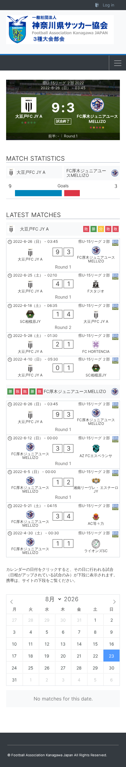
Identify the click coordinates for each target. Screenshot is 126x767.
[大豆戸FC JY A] (28, 112)
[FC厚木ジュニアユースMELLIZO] (97, 112)
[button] (117, 63)
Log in (108, 4)
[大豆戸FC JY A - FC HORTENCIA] (63, 344)
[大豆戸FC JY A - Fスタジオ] (63, 287)
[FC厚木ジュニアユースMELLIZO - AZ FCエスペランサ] (63, 452)
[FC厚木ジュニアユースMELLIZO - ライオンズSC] (63, 543)
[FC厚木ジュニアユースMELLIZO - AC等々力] (63, 516)
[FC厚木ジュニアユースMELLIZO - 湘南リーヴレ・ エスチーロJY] (63, 485)
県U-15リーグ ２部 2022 (63, 83)
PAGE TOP (116, 738)
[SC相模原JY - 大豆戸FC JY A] (63, 318)
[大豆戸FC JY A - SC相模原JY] (63, 368)
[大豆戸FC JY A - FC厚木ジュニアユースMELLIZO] (63, 255)
